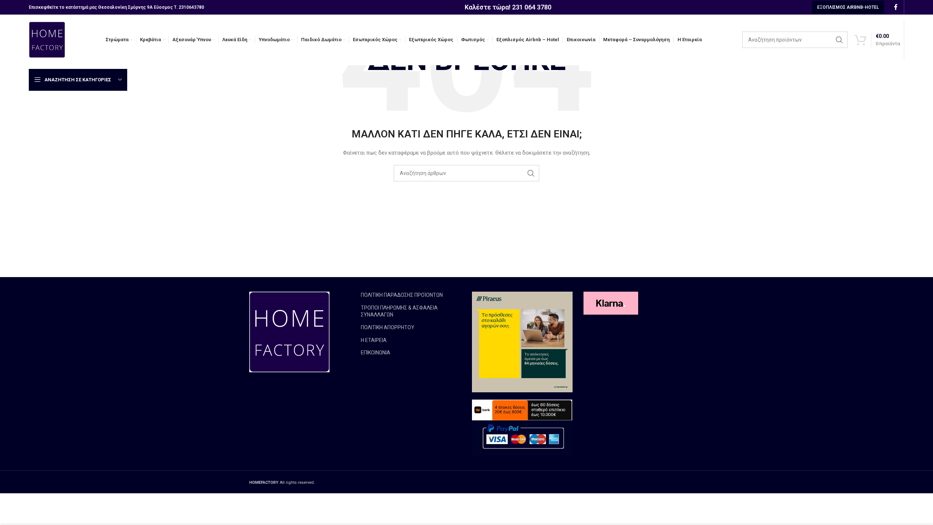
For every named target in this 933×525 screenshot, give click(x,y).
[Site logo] (47, 39)
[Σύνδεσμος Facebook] (895, 7)
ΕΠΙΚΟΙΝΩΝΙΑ (375, 352)
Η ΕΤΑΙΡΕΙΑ (374, 340)
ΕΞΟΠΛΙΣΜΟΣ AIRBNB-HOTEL (848, 7)
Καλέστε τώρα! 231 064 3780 (508, 7)
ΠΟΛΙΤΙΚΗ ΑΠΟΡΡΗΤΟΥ (387, 327)
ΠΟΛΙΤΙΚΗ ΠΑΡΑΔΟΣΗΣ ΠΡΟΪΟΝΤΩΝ (402, 295)
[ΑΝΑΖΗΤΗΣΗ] (839, 39)
